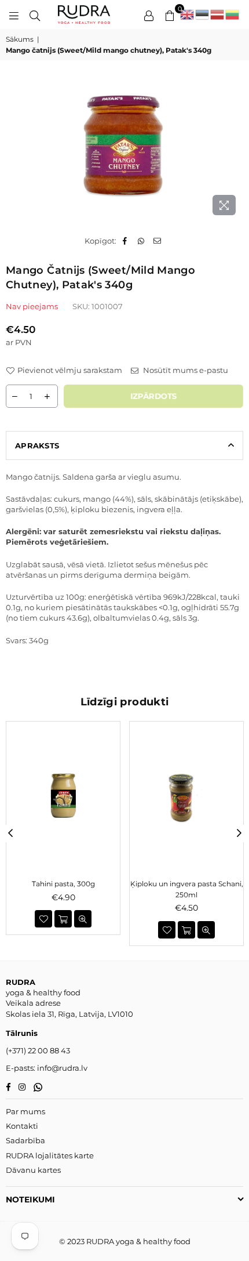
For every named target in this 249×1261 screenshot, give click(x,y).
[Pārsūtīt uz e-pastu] (157, 240)
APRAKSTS (37, 445)
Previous (10, 833)
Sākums (20, 39)
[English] (187, 14)
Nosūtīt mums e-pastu (184, 370)
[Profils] (148, 14)
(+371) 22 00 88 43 (38, 1050)
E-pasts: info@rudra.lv (46, 1067)
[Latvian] (217, 14)
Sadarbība (25, 1140)
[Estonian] (202, 14)
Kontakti (22, 1125)
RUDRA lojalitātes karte (50, 1155)
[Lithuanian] (232, 14)
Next (239, 833)
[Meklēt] (34, 14)
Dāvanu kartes (33, 1170)
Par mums (25, 1111)
